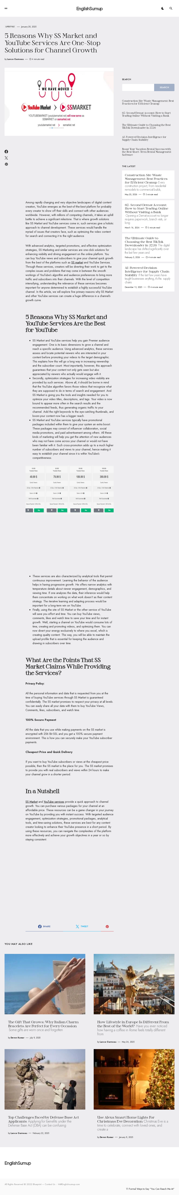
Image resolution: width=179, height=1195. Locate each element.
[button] (5, 8)
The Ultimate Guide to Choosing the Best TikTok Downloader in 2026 (146, 126)
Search (126, 79)
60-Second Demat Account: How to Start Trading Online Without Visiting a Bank (146, 114)
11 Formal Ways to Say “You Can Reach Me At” (150, 1189)
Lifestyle (10, 26)
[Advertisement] (70, 170)
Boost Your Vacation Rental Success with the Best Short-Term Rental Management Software (146, 152)
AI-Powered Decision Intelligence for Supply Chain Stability (144, 138)
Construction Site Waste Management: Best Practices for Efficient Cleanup (148, 102)
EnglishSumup (89, 8)
